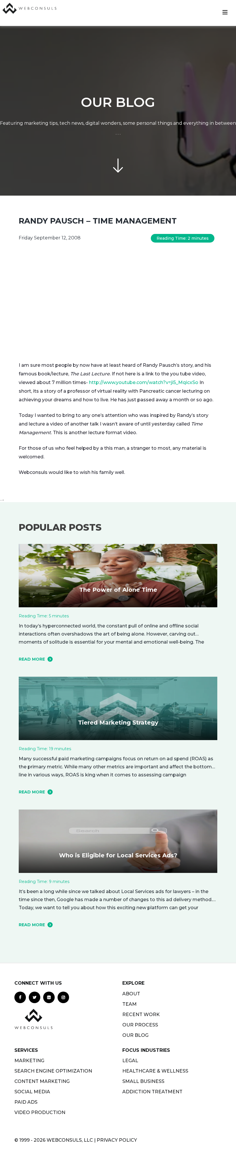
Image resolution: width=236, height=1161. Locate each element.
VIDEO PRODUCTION (39, 1112)
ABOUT (131, 994)
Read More (32, 659)
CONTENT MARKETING (42, 1081)
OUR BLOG (135, 1035)
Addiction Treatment (152, 1091)
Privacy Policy (117, 1140)
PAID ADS (25, 1102)
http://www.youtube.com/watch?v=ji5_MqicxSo (143, 382)
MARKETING (29, 1060)
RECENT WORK (141, 1014)
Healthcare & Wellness (155, 1071)
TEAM (129, 1004)
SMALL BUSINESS (143, 1081)
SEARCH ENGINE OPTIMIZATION (53, 1071)
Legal (130, 1060)
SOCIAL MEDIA (32, 1091)
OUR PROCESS (140, 1025)
